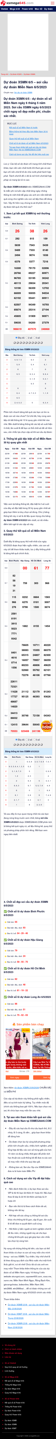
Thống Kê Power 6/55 (13, 1406)
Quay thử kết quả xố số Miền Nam (24, 138)
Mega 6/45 (15, 8)
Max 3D (38, 8)
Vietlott (4, 8)
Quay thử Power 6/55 (13, 1414)
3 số (37, 337)
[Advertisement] (28, 42)
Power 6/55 (27, 8)
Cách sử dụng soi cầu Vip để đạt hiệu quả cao (29, 154)
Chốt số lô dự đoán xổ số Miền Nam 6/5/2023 (28, 143)
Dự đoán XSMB (11, 1420)
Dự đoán (48, 8)
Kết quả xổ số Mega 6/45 (14, 1381)
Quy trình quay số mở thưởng (16, 1367)
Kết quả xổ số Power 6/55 (15, 1402)
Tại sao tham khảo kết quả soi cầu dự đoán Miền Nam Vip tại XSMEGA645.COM (27, 148)
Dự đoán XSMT (11, 1428)
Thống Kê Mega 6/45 (13, 1385)
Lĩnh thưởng (9, 1371)
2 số (30, 337)
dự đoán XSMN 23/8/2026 (26, 1087)
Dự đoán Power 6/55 (13, 1410)
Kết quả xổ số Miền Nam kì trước (23, 127)
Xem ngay (34, 1077)
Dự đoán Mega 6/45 (12, 1388)
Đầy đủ (21, 337)
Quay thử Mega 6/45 (13, 1392)
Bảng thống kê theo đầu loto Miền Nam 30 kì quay (28, 132)
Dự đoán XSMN (11, 1424)
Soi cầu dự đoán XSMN (23, 92)
